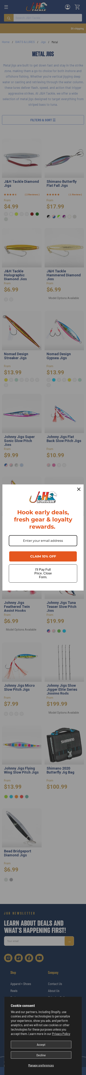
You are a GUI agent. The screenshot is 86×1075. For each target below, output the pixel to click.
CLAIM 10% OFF (43, 556)
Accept (41, 1044)
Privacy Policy (61, 1034)
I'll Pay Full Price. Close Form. (43, 573)
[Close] (79, 489)
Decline (41, 1055)
